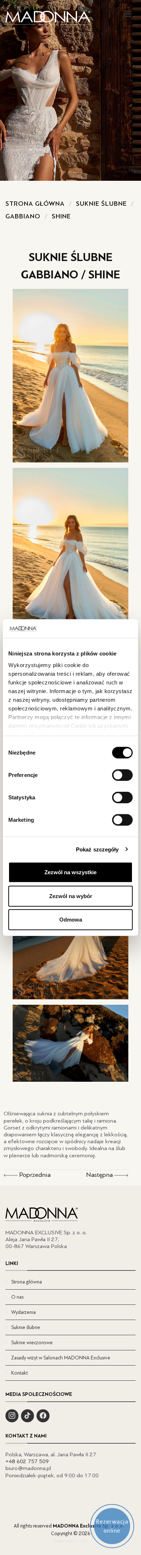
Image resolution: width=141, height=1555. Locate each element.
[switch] (122, 775)
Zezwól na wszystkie (70, 872)
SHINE (61, 216)
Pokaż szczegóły (97, 849)
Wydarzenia (23, 1312)
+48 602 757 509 (27, 1461)
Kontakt (19, 1373)
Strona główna (35, 204)
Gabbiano (22, 216)
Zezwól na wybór (70, 896)
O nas (17, 1297)
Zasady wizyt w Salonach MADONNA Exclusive (60, 1358)
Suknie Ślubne (101, 204)
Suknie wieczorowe (32, 1343)
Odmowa (70, 920)
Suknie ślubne (25, 1327)
